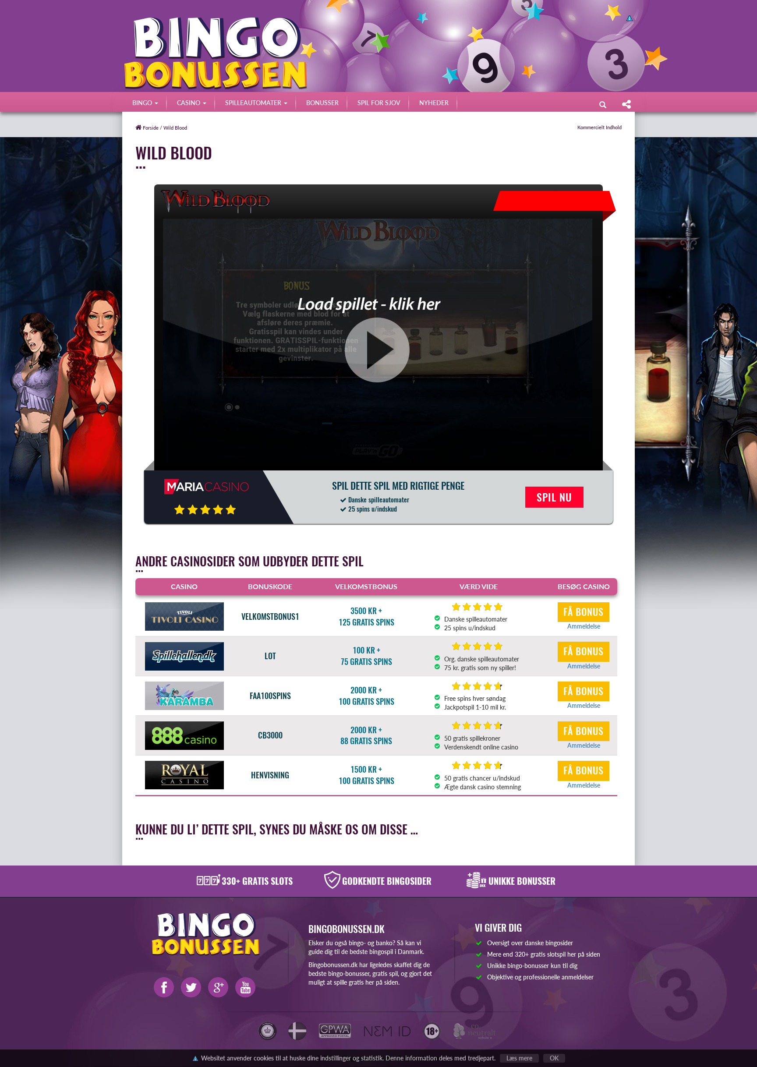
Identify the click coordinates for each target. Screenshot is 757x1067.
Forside (150, 128)
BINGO (143, 102)
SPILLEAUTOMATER (254, 102)
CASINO (189, 102)
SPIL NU (554, 497)
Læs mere (519, 1058)
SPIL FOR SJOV (378, 102)
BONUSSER (322, 102)
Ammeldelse (583, 626)
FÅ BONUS (583, 611)
